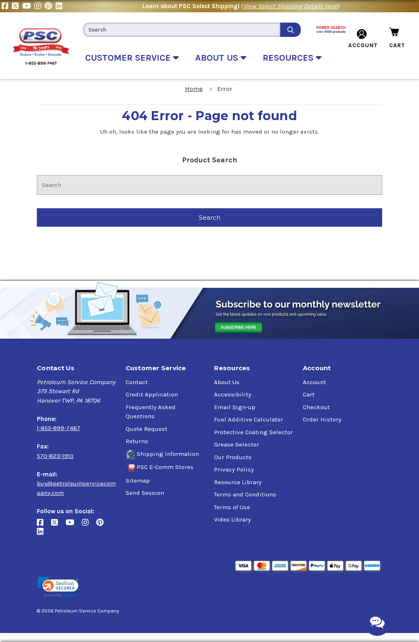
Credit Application (152, 394)
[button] (58, 587)
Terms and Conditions (245, 494)
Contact (137, 382)
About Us (226, 382)
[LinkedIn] (60, 6)
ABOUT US (218, 57)
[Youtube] (28, 6)
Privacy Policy (234, 469)
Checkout (316, 407)
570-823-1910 (55, 456)
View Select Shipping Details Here (290, 6)
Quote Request (146, 429)
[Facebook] (7, 6)
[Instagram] (39, 6)
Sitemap (138, 480)
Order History (322, 419)
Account (314, 382)
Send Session (145, 492)
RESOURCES (289, 57)
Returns (137, 441)
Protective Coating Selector (253, 432)
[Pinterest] (50, 6)
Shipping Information (168, 454)
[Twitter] (17, 6)
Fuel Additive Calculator (248, 419)
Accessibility (232, 394)
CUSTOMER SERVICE (129, 57)
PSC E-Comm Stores (165, 467)
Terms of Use (232, 507)
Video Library (232, 519)
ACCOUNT (363, 45)
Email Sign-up (234, 407)
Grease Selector (236, 444)
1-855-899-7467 (58, 428)
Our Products (233, 457)
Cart (309, 394)
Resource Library (237, 482)
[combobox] (181, 30)
